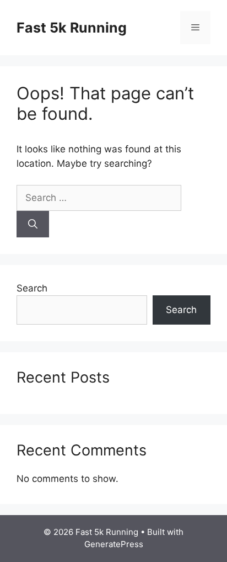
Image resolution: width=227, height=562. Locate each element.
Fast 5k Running (72, 27)
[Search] (33, 224)
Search (32, 288)
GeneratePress (113, 544)
